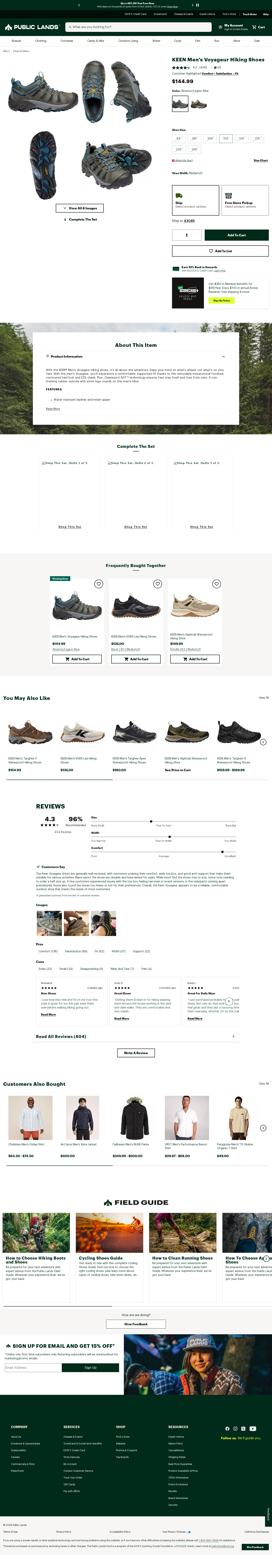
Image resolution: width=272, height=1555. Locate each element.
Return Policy (175, 1443)
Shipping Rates (176, 1457)
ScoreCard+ (161, 14)
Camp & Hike (96, 41)
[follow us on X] (245, 1428)
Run (217, 41)
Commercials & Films (22, 1464)
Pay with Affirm (72, 1491)
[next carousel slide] (192, 5)
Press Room (17, 1471)
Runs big (231, 825)
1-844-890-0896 (209, 1540)
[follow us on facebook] (229, 1428)
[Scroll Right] (229, 1002)
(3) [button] (219, 67)
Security (173, 1505)
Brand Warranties (178, 1498)
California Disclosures (257, 1532)
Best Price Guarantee (180, 1464)
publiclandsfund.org (222, 1546)
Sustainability (18, 1450)
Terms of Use (10, 1532)
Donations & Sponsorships (25, 1443)
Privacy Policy (63, 1532)
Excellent (230, 856)
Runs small (97, 825)
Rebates (120, 1443)
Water (156, 41)
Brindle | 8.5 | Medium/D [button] (185, 649)
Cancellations (176, 1450)
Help (266, 14)
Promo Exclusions (178, 1484)
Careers (15, 1457)
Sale (257, 41)
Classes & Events (183, 14)
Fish (198, 41)
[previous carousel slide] (79, 5)
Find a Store (229, 14)
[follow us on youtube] (253, 1428)
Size (94, 817)
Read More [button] (53, 409)
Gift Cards (69, 1484)
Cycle (178, 41)
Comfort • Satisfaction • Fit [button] (220, 73)
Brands (17, 41)
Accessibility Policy (120, 1532)
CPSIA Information (178, 1478)
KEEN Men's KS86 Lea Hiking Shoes (133, 636)
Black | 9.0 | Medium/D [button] (125, 649)
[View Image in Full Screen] (43, 92)
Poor (94, 856)
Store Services (72, 1457)
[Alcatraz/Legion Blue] (180, 104)
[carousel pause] (197, 5)
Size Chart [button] (261, 160)
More (237, 41)
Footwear (67, 41)
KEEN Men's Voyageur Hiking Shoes (74, 636)
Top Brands (122, 1457)
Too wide (230, 841)
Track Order (250, 14)
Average (164, 856)
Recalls (172, 1491)
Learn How (220, 271)
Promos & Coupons (126, 1450)
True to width (164, 841)
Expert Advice (208, 14)
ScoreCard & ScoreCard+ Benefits (83, 1443)
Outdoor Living (128, 41)
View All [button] (264, 698)
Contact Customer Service (78, 1471)
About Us (16, 1437)
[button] (80, 208)
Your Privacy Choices (173, 1532)
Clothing (41, 41)
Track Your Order (73, 1478)
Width (95, 832)
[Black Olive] (199, 104)
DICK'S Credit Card (136, 14)
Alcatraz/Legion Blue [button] (66, 649)
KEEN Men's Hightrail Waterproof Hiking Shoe (191, 636)
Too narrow (98, 841)
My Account (70, 1464)
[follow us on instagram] (237, 1428)
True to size (163, 825)
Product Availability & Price (183, 1471)
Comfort (97, 848)
